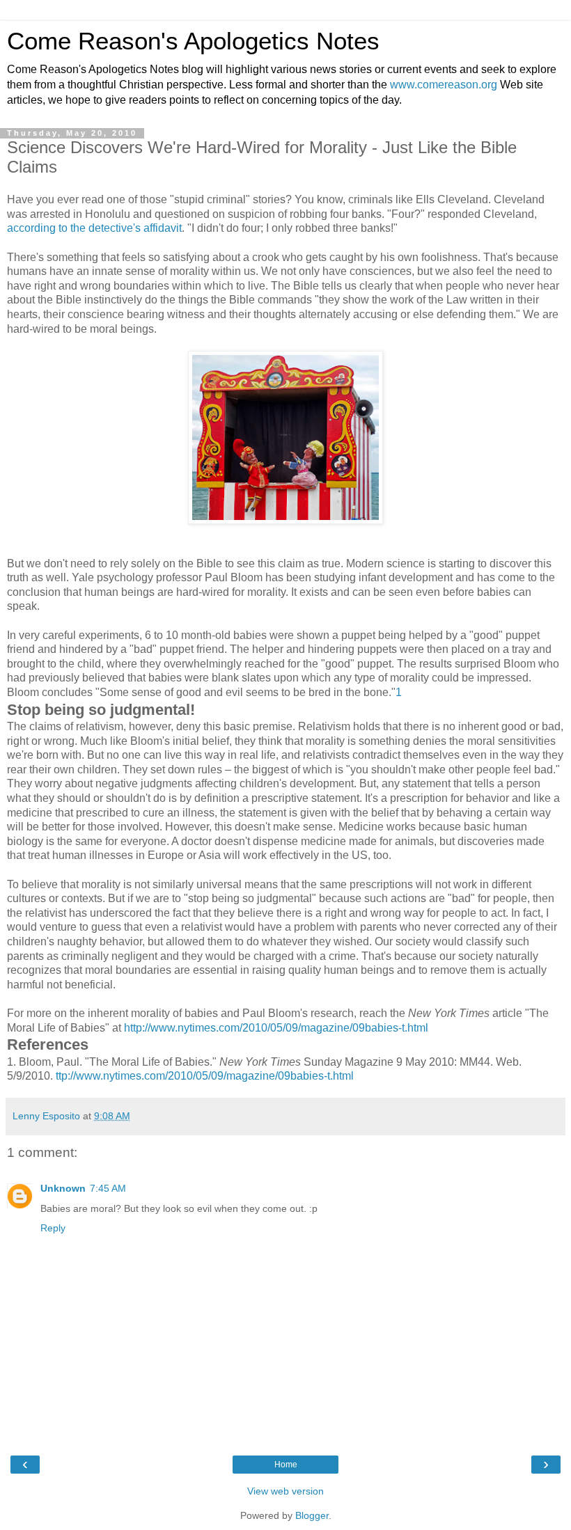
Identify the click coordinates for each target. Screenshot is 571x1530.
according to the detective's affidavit (94, 228)
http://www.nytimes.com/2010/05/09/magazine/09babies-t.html (277, 1028)
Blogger (312, 1515)
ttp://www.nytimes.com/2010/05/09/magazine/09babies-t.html (205, 1076)
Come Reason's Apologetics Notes (193, 41)
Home (285, 1464)
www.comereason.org (443, 84)
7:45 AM (108, 1188)
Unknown (63, 1188)
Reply (52, 1227)
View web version (285, 1491)
